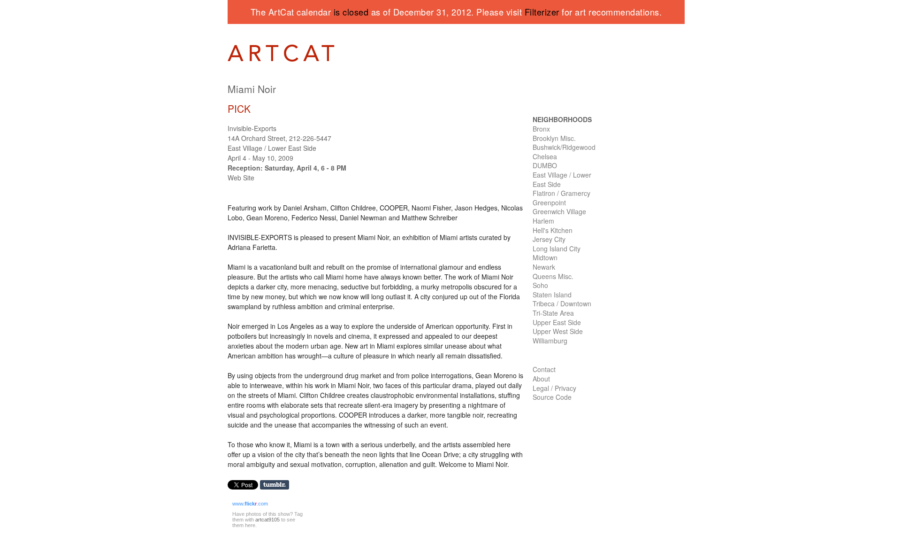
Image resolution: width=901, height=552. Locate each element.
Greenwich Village (559, 211)
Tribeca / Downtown (562, 303)
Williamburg (550, 340)
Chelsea (545, 156)
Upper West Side (558, 331)
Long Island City (556, 248)
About (541, 378)
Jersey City (549, 239)
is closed (351, 12)
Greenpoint (549, 202)
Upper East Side (557, 322)
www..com (250, 503)
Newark (544, 267)
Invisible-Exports (252, 128)
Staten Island (552, 294)
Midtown (545, 257)
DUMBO (545, 165)
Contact (544, 369)
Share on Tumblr (277, 485)
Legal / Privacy (554, 388)
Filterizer (542, 12)
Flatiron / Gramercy (561, 193)
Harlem (543, 220)
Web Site (241, 177)
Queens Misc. (553, 276)
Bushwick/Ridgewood (564, 147)
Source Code (552, 397)
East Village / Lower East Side (562, 179)
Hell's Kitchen (553, 230)
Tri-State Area (553, 313)
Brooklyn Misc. (554, 138)
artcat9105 (267, 519)
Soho (540, 285)
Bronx (541, 128)
